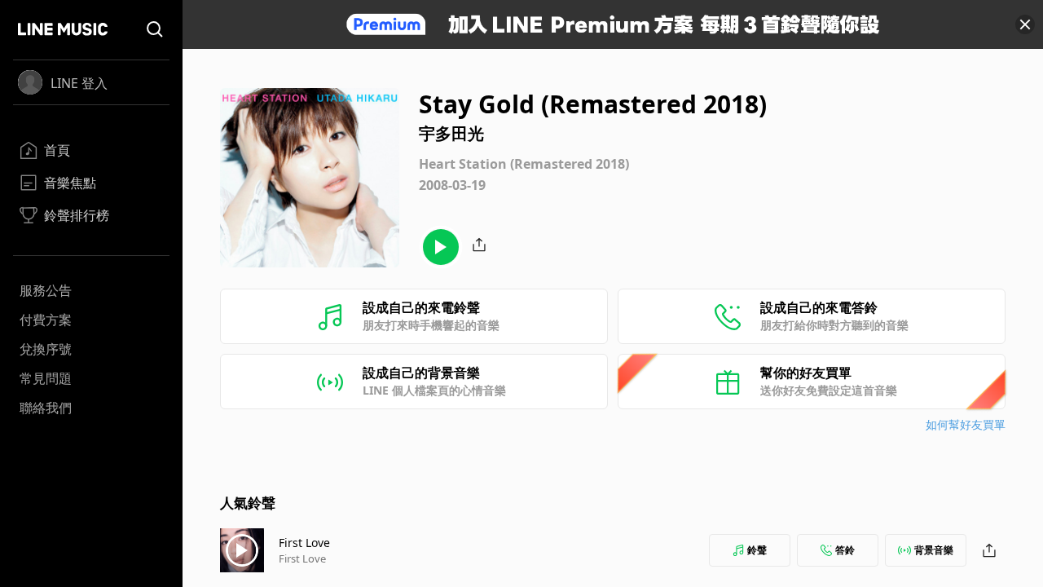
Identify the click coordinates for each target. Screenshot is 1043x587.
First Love (304, 542)
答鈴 (845, 550)
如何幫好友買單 (966, 424)
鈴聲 (757, 550)
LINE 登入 (79, 83)
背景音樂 (933, 550)
